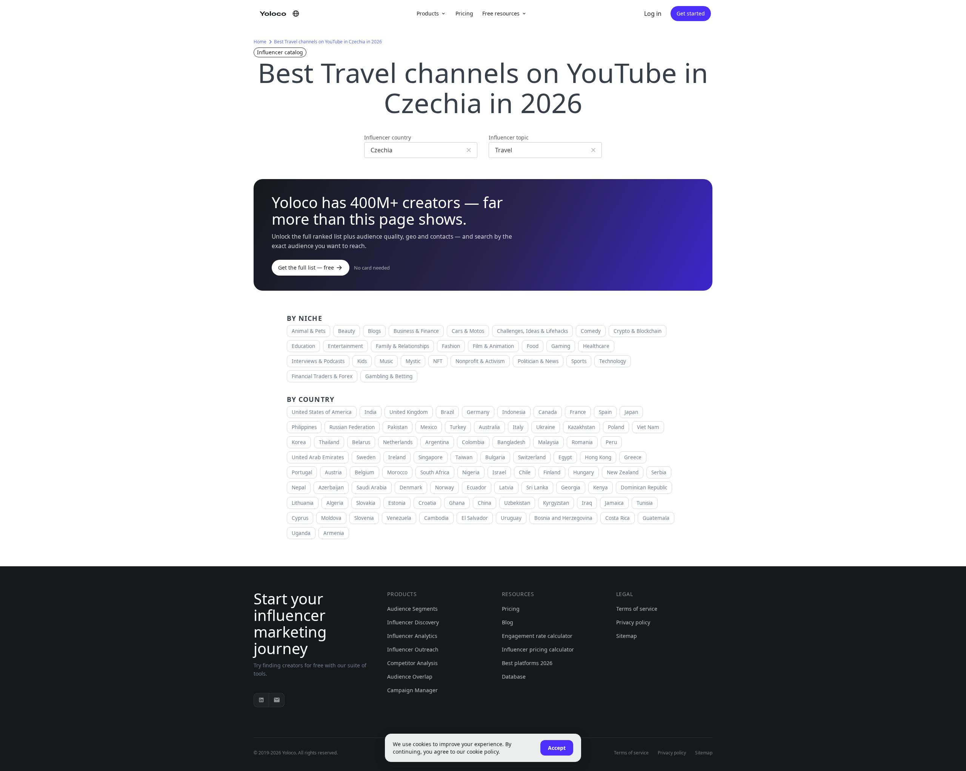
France (578, 412)
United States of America (322, 412)
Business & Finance (416, 331)
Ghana (457, 503)
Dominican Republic (644, 487)
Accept (557, 747)
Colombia (473, 442)
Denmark (411, 487)
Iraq (587, 503)
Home (260, 41)
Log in (652, 13)
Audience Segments (412, 608)
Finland (551, 472)
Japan (631, 412)
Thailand (329, 442)
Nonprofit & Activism (480, 361)
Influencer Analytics (412, 635)
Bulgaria (495, 457)
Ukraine (545, 427)
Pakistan (398, 427)
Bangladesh (511, 442)
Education (303, 346)
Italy (518, 427)
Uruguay (511, 518)
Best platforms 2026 (527, 663)
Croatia (427, 503)
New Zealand (622, 472)
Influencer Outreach (412, 649)
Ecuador (476, 487)
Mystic (413, 361)
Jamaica (614, 503)
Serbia (658, 472)
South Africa (434, 472)
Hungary (583, 472)
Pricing (464, 13)
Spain (605, 412)
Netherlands (397, 442)
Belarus (361, 442)
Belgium (364, 472)
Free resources (501, 13)
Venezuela (399, 518)
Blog (507, 622)
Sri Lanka (537, 487)
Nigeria (471, 472)
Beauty (346, 331)
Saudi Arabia (372, 487)
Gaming (560, 346)
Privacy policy (633, 622)
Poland (616, 427)
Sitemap (626, 635)
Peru (611, 442)
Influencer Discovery (413, 622)
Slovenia (364, 518)
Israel (499, 472)
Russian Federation (352, 427)
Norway (444, 487)
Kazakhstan (581, 427)
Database (514, 676)
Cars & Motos (468, 331)
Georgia (570, 487)
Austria (333, 472)
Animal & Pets (308, 331)
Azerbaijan (331, 487)
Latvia (506, 487)
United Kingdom (408, 412)
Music (386, 361)
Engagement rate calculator (537, 635)
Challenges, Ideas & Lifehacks (532, 331)
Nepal (299, 487)
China (484, 503)
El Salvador (474, 518)
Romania (582, 442)
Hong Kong (598, 457)
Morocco (397, 472)
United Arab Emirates (318, 457)
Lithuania (303, 503)
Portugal (302, 472)
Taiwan (463, 457)
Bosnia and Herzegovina (563, 518)
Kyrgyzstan (556, 503)
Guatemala (656, 518)
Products (428, 13)
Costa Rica (617, 518)
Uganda (301, 533)
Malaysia (548, 442)
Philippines (304, 427)
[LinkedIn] (261, 700)
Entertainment (345, 346)
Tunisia (645, 503)
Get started (691, 13)
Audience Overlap (409, 676)
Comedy (591, 331)
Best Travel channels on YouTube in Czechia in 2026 (328, 41)
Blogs (374, 331)
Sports (578, 361)
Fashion (451, 346)
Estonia (397, 503)
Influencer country (387, 137)
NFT (438, 361)
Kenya (600, 487)
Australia (489, 427)
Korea (299, 442)
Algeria (334, 503)
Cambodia (436, 518)
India (371, 412)
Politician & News (538, 361)
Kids (362, 361)
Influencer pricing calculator (538, 649)
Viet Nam (648, 427)
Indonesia (514, 412)
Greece (632, 457)
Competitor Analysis (412, 663)
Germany (478, 412)
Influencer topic (509, 137)
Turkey (458, 427)
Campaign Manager (412, 690)
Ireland (397, 457)
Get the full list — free (306, 267)
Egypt (565, 457)
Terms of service (636, 608)
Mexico (428, 427)
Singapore (430, 457)
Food (532, 346)
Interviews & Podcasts (318, 361)
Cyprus (300, 518)
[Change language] (296, 13)
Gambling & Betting (388, 376)
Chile (525, 472)
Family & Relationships (402, 346)
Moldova (331, 518)
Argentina (437, 442)
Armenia (333, 533)
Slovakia (365, 503)
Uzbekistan (517, 503)
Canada (547, 412)
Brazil (447, 412)
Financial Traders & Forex (322, 376)
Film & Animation (493, 346)
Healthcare (596, 346)
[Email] (276, 700)
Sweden (366, 457)
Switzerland (532, 457)
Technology (612, 361)
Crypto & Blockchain (637, 331)
